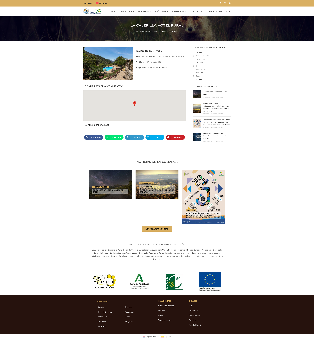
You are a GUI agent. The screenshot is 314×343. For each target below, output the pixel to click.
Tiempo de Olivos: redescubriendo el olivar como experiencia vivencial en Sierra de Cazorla (157, 189)
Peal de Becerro (202, 56)
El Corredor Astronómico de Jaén (108, 191)
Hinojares (199, 73)
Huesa (198, 76)
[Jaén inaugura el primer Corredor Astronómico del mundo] (197, 137)
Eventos (191, 210)
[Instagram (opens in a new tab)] (225, 3)
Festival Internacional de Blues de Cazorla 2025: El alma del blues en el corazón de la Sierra (216, 122)
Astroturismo (100, 187)
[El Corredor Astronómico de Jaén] (197, 94)
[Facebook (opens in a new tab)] (220, 3)
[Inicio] (137, 31)
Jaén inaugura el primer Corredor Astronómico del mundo (214, 136)
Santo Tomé (200, 69)
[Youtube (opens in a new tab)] (229, 3)
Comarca (87, 3)
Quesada (199, 66)
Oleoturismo (146, 183)
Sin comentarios (217, 97)
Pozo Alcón (200, 59)
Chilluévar (199, 62)
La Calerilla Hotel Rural (166, 31)
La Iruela (199, 79)
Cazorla (199, 52)
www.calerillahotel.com (158, 67)
